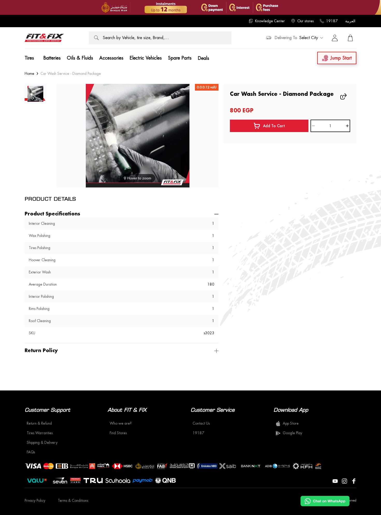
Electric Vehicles (146, 58)
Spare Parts (180, 58)
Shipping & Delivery (42, 442)
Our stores (305, 21)
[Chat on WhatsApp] (325, 501)
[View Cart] (350, 38)
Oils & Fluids (80, 58)
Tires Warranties (40, 433)
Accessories (111, 58)
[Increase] (347, 126)
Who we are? (121, 423)
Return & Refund (39, 423)
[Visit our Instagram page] (344, 480)
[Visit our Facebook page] (353, 480)
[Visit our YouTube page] (335, 480)
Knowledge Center (270, 21)
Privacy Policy (35, 500)
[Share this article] (344, 96)
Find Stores (118, 433)
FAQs (31, 452)
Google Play (292, 433)
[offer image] (190, 7)
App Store (291, 423)
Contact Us (201, 423)
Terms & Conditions (73, 500)
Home (29, 73)
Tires (29, 58)
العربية (350, 21)
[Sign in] (334, 38)
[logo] (44, 38)
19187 (332, 21)
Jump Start (341, 58)
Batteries (52, 58)
